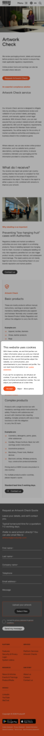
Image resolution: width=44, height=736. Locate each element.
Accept (9, 389)
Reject (19, 389)
